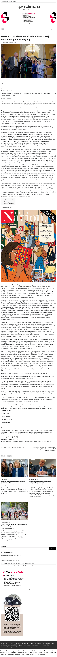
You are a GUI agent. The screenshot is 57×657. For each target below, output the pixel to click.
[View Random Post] (51, 29)
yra (50, 441)
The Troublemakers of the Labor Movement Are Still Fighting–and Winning (17, 563)
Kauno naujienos (16, 654)
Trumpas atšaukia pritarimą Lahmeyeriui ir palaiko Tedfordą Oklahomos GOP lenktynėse (20, 558)
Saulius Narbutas (22, 652)
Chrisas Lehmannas (9, 203)
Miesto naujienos (11, 652)
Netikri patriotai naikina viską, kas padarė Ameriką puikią (14, 525)
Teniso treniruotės (51, 652)
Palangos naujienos (39, 654)
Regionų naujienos (27, 654)
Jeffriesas (21, 441)
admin (2, 485)
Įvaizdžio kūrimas (32, 652)
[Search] (54, 29)
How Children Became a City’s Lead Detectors (11, 555)
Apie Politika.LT (28, 6)
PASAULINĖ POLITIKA (12, 439)
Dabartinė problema (8, 202)
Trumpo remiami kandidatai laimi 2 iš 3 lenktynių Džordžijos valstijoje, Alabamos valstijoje (20, 565)
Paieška (3, 546)
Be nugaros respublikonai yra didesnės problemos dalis (13, 482)
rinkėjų (35, 441)
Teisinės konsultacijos (24, 651)
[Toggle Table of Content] (12, 199)
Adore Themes (16, 647)
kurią (26, 441)
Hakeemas (15, 441)
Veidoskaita (41, 652)
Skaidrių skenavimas (37, 651)
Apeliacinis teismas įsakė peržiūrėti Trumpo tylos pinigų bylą (40, 482)
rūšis (39, 441)
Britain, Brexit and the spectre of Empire (10, 560)
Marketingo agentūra (12, 651)
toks (48, 441)
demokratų (9, 441)
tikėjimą (43, 441)
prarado (30, 441)
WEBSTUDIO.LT (5, 643)
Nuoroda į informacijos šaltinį (9, 437)
